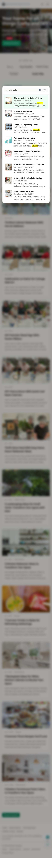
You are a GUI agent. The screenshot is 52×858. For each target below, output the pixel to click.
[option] (26, 102)
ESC (44, 90)
